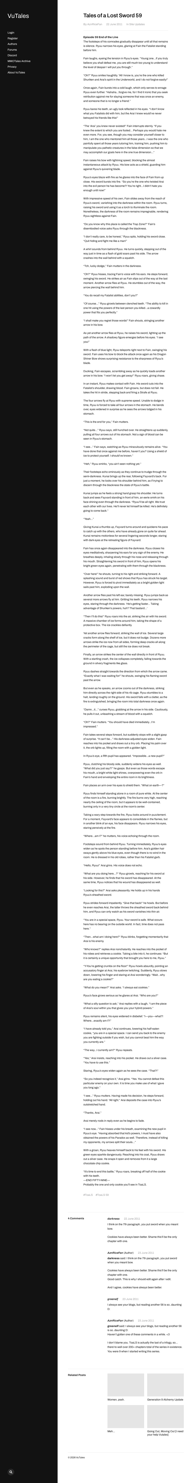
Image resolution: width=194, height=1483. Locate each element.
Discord (12, 55)
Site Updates (137, 24)
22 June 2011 (114, 24)
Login (11, 32)
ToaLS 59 (103, 1194)
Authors (12, 43)
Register (13, 38)
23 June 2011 (146, 1252)
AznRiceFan (94, 24)
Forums (12, 49)
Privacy (12, 66)
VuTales (18, 16)
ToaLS (89, 1194)
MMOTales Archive (19, 61)
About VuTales (16, 72)
